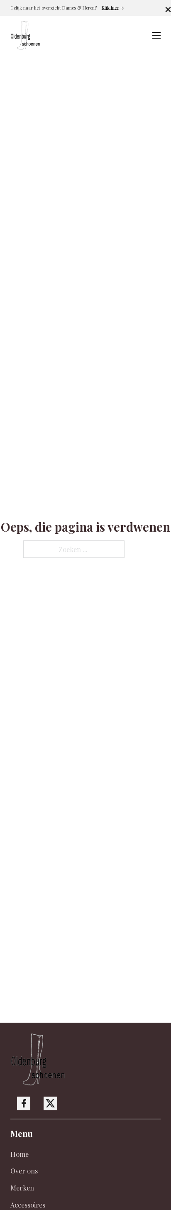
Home (19, 1153)
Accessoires (27, 1204)
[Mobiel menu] (156, 35)
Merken (22, 1187)
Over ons (24, 1170)
